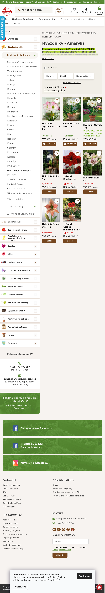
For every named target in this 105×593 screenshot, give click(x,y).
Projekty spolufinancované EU (66, 492)
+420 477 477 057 (20, 367)
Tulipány (11, 80)
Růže (10, 254)
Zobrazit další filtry (72, 82)
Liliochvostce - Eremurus (20, 116)
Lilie (9, 134)
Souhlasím (84, 576)
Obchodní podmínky (12, 545)
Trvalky (11, 246)
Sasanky (11, 148)
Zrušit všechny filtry (54, 90)
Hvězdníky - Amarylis (19, 170)
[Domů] (49, 33)
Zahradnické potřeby (18, 303)
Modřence (12, 112)
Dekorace (12, 343)
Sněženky (12, 102)
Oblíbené (74, 12)
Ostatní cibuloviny (16, 188)
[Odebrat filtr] (66, 87)
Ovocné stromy (15, 294)
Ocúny (10, 130)
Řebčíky (11, 139)
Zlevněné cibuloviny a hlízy (21, 214)
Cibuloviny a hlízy (16, 47)
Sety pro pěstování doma (20, 62)
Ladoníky (12, 121)
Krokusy (11, 89)
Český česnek (14, 222)
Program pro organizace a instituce (68, 496)
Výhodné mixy (14, 71)
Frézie (10, 143)
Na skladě (52, 68)
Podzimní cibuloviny (18, 55)
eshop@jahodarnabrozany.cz (20, 379)
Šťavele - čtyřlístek (16, 179)
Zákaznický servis (10, 527)
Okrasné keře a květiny (19, 270)
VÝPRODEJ (13, 39)
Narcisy (11, 84)
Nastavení (20, 587)
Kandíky (11, 161)
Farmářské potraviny (18, 327)
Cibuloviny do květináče (19, 193)
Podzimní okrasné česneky (21, 93)
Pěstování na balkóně (18, 319)
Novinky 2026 (14, 75)
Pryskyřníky (13, 166)
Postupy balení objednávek (15, 534)
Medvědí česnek (15, 184)
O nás (55, 485)
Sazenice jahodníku (17, 230)
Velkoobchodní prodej (62, 488)
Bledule (11, 107)
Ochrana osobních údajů (13, 549)
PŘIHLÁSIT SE (60, 555)
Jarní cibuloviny (15, 206)
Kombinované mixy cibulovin (22, 66)
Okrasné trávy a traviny (19, 278)
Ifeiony (10, 125)
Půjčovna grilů (9, 506)
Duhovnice (13, 152)
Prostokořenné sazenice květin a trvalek (16, 238)
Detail (49, 192)
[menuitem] (23, 19)
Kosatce (11, 157)
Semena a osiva (15, 286)
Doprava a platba (10, 523)
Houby (11, 335)
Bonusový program (11, 530)
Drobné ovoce (15, 262)
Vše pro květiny (15, 199)
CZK (58, 12)
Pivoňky (11, 175)
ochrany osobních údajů (61, 549)
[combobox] (33, 10)
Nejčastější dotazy (11, 538)
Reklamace (8, 541)
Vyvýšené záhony (16, 311)
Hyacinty (11, 98)
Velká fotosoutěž (10, 520)
